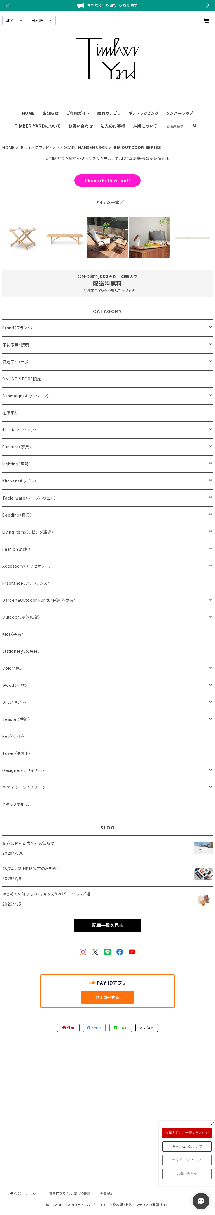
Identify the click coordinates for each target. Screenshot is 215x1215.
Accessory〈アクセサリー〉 (26, 566)
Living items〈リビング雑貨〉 (27, 532)
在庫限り (10, 412)
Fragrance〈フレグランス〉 (26, 583)
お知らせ (51, 113)
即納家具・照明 (15, 344)
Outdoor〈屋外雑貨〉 (21, 617)
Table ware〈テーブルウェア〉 (29, 498)
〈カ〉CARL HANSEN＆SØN (83, 147)
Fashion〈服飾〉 (16, 549)
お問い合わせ (80, 126)
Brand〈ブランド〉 (36, 147)
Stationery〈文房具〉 (21, 651)
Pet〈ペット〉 (13, 736)
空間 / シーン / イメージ (24, 787)
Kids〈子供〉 (13, 634)
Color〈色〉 (12, 668)
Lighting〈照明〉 (16, 464)
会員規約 (107, 1194)
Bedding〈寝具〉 (17, 515)
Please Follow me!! (107, 180)
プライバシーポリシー (23, 1194)
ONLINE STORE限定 (21, 378)
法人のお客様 (113, 126)
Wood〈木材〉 (14, 685)
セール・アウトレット (20, 430)
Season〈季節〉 (16, 719)
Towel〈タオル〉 (16, 753)
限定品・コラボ (15, 361)
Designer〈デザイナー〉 (23, 770)
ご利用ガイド (78, 113)
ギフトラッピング (143, 113)
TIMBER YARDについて (37, 126)
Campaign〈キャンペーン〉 (25, 395)
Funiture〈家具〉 (17, 447)
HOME (28, 113)
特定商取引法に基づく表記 (70, 1194)
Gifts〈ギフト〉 (14, 702)
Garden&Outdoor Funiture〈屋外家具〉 (39, 600)
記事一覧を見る (107, 925)
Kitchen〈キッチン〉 (19, 481)
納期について (145, 126)
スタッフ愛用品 (15, 804)
